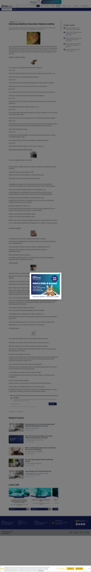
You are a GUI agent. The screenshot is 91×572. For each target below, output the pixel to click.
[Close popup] (60, 274)
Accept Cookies (79, 568)
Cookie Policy (41, 570)
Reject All (70, 568)
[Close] (89, 568)
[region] (45, 568)
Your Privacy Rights (61, 568)
